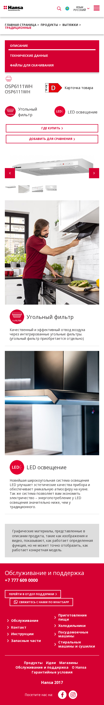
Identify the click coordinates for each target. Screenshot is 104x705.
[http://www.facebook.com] (62, 694)
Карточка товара (79, 87)
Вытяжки (70, 25)
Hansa (13, 8)
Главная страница (20, 25)
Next (94, 173)
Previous (10, 173)
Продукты (49, 25)
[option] (10, 187)
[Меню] (97, 8)
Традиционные (18, 28)
